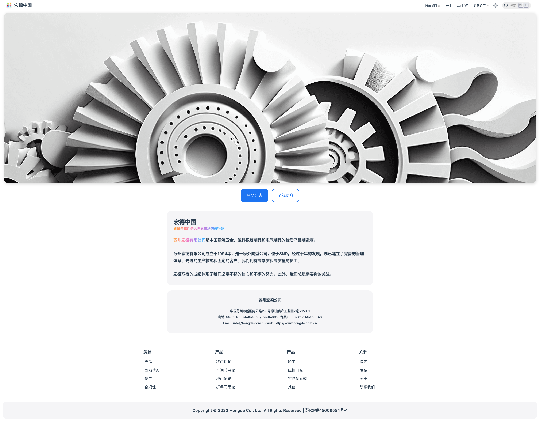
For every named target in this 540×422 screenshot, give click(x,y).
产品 (148, 361)
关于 (449, 5)
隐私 (363, 370)
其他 (292, 387)
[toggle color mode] (495, 5)
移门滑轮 (223, 361)
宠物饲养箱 (297, 378)
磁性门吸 (295, 370)
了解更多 (286, 195)
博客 (363, 361)
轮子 (292, 361)
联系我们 (433, 5)
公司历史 (463, 5)
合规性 (150, 387)
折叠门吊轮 (225, 387)
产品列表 (254, 195)
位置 (148, 378)
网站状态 (152, 370)
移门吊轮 (223, 378)
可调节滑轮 (225, 370)
